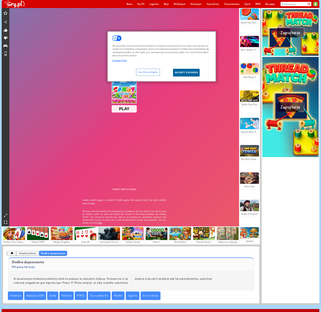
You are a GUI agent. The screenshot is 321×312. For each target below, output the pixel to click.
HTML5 (80, 295)
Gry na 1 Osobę (150, 295)
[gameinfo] (5, 46)
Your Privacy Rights (148, 72)
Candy (52, 295)
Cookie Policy (119, 60)
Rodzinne (67, 295)
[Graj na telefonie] (6, 54)
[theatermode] (5, 215)
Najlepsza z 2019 (35, 295)
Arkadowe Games (27, 253)
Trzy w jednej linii (99, 295)
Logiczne (132, 295)
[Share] (5, 22)
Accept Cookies (186, 72)
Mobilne (118, 295)
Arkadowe (15, 295)
